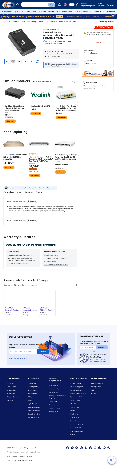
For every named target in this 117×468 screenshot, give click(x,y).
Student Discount (75, 421)
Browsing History (33, 387)
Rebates (72, 411)
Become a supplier (76, 383)
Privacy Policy (25, 452)
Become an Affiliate (76, 397)
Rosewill (93, 393)
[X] (77, 448)
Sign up (43, 351)
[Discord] (104, 448)
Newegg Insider (54, 412)
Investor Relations (54, 389)
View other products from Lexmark (56, 265)
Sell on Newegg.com (76, 387)
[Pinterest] (91, 448)
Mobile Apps (74, 414)
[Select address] (17, 4)
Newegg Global (96, 387)
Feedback (32, 201)
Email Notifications (34, 411)
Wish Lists (31, 400)
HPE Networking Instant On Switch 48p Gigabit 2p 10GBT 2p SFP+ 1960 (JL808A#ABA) (66, 157)
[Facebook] (72, 448)
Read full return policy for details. (19, 264)
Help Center (11, 383)
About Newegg (53, 385)
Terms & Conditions (13, 452)
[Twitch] (100, 448)
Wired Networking (29, 21)
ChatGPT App (74, 417)
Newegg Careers (54, 408)
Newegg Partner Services (78, 393)
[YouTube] (95, 448)
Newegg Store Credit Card (78, 424)
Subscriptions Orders (34, 414)
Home (5, 21)
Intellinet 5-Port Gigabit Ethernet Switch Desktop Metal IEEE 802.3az (14, 108)
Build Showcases (75, 428)
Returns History (33, 393)
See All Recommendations (42, 81)
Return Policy (11, 393)
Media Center (53, 392)
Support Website (50, 261)
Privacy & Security (12, 397)
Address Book (32, 397)
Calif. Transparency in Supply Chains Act (19, 456)
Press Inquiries (53, 405)
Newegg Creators (75, 400)
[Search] (51, 5)
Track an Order (11, 387)
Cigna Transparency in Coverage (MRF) (19, 460)
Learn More (92, 88)
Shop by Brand (74, 407)
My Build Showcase (34, 407)
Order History (32, 390)
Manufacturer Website (51, 255)
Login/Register (32, 383)
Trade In (72, 435)
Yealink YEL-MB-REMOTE (40, 106)
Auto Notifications (33, 417)
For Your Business (76, 390)
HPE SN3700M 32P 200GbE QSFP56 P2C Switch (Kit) (15, 157)
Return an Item (11, 390)
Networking (15, 21)
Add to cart (10, 121)
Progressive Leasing (76, 431)
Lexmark (52, 21)
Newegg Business (97, 383)
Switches (42, 21)
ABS (92, 390)
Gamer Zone (53, 401)
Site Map (73, 404)
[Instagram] (81, 448)
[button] (17, 4)
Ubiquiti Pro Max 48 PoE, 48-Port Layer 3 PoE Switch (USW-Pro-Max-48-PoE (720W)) (41, 159)
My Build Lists (32, 404)
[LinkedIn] (86, 448)
